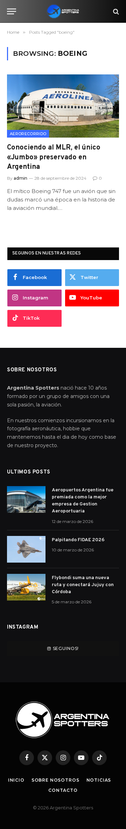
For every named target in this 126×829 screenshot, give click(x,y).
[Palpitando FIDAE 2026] (26, 549)
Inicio (16, 780)
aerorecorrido (28, 133)
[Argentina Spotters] (63, 11)
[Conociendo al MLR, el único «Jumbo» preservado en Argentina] (63, 106)
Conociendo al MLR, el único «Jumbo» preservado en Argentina (53, 157)
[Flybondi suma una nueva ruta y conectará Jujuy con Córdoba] (26, 587)
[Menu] (11, 11)
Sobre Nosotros (55, 780)
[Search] (115, 11)
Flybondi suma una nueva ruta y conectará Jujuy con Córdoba (83, 585)
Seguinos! (66, 648)
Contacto (63, 790)
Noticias (98, 780)
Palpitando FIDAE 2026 (78, 540)
